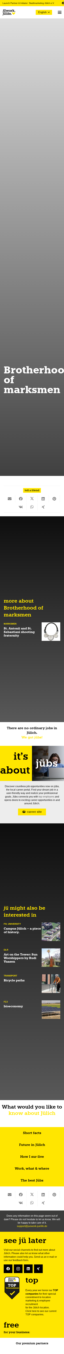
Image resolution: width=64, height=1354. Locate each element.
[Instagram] (18, 1268)
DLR (6, 950)
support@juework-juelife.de (32, 1226)
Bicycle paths (14, 980)
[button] (44, 12)
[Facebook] (8, 1268)
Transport (10, 975)
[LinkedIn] (28, 1268)
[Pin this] (54, 498)
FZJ (6, 1002)
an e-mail (49, 1256)
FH (5, 924)
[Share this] (20, 498)
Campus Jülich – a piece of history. (22, 930)
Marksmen (10, 624)
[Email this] (9, 498)
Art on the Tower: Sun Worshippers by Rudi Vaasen (20, 958)
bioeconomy (13, 1006)
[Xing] (38, 1268)
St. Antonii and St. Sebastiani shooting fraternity (19, 632)
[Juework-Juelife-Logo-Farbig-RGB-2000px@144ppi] (8, 12)
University (14, 924)
